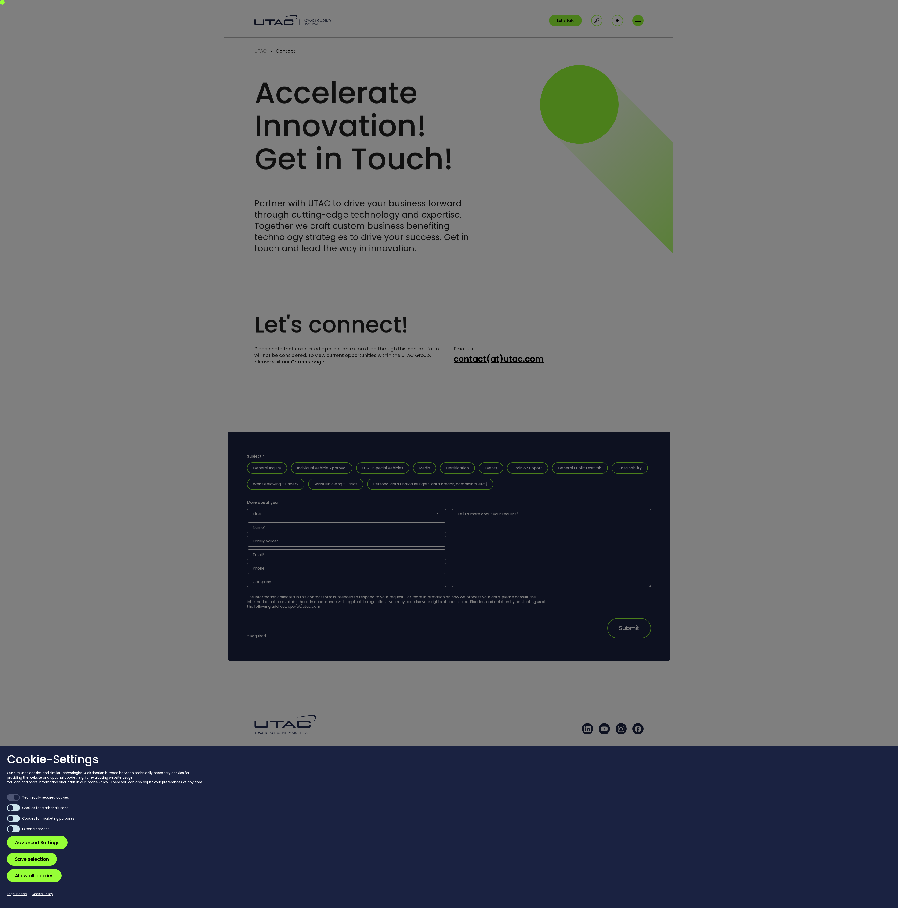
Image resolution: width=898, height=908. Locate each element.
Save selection (32, 859)
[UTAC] (292, 20)
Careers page (307, 362)
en (617, 20)
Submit (629, 628)
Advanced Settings (37, 842)
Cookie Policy (98, 782)
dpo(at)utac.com (304, 606)
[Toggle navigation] (638, 20)
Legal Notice (17, 894)
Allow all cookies (34, 875)
